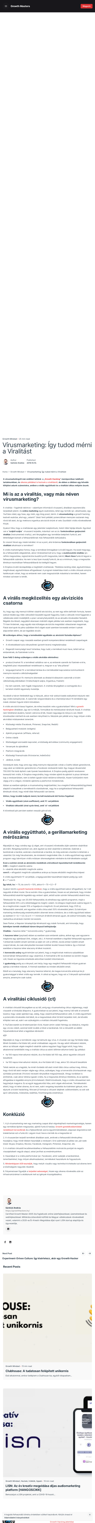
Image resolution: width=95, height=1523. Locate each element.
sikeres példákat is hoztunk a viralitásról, (39, 482)
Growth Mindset (9, 439)
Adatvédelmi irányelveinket (16, 1517)
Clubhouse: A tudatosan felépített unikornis (37, 1371)
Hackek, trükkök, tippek (31, 1481)
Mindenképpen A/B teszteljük (18, 1163)
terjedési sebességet (38, 1171)
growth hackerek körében (30, 889)
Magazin (87, 6)
